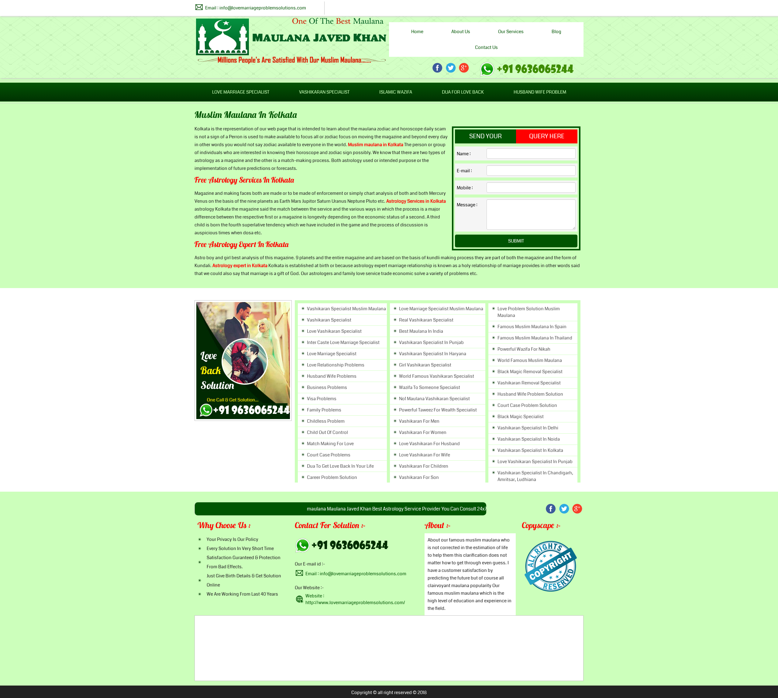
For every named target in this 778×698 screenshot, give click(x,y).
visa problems (321, 398)
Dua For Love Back (463, 92)
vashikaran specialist (329, 320)
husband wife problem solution (530, 394)
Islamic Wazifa (395, 92)
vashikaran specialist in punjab (431, 342)
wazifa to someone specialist (429, 387)
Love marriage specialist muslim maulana (441, 308)
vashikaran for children (423, 466)
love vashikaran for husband (429, 443)
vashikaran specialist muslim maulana (346, 308)
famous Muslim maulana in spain (531, 326)
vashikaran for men (419, 421)
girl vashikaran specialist (425, 365)
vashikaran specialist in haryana (432, 353)
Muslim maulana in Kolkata (245, 115)
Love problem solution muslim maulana (528, 312)
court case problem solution (527, 405)
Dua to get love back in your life (340, 466)
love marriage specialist (331, 353)
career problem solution (332, 477)
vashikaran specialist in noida (528, 439)
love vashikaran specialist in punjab (535, 461)
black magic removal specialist (530, 371)
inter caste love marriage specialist (343, 342)
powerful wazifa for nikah (523, 349)
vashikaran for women (422, 432)
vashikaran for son (419, 477)
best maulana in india (421, 331)
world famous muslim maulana (529, 360)
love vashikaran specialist (334, 331)
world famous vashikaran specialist (436, 376)
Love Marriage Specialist (240, 92)
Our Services (511, 31)
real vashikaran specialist (426, 320)
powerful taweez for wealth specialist (438, 410)
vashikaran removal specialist (529, 383)
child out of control (327, 432)
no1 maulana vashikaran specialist (434, 398)
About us (460, 31)
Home (417, 31)
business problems (327, 387)
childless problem (326, 421)
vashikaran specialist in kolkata (530, 450)
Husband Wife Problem (540, 92)
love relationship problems (335, 365)
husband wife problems (331, 376)
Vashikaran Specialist (324, 92)
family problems (324, 410)
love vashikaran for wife (424, 455)
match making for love (330, 443)
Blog (556, 31)
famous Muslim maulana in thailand (534, 338)
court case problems (328, 455)
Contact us (486, 47)
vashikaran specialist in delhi (527, 428)
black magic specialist (520, 416)
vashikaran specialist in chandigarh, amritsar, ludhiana (535, 476)
